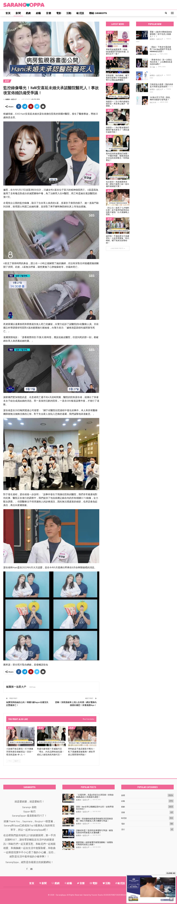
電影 (58, 13)
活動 (68, 13)
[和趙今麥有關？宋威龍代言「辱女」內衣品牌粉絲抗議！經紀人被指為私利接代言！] (51, 736)
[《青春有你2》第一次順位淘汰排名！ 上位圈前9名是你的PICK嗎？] (142, 63)
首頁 (8, 13)
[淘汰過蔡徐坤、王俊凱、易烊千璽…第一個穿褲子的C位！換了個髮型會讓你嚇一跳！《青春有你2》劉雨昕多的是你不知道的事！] (142, 75)
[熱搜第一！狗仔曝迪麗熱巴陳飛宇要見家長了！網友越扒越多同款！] (117, 117)
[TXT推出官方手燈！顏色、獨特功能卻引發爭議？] (142, 100)
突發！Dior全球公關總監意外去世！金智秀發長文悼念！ (95, 807)
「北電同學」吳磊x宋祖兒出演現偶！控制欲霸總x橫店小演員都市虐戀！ (95, 796)
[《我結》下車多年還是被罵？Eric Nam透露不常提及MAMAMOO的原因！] (142, 50)
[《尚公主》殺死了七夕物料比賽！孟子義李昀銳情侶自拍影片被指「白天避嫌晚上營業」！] (117, 197)
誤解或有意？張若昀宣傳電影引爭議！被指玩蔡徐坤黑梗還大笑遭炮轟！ (94, 831)
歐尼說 (80, 13)
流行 (123, 829)
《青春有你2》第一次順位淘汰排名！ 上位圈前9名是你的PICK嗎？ (161, 61)
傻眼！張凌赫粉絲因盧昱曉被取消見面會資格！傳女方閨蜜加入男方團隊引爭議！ (94, 819)
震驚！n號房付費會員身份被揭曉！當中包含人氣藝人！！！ (161, 34)
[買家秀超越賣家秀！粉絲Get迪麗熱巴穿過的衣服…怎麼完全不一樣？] (117, 39)
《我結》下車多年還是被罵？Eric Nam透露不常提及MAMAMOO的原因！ (160, 49)
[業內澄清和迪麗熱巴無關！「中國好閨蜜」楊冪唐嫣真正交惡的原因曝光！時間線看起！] (117, 143)
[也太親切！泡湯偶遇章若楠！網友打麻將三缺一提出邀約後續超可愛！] (117, 171)
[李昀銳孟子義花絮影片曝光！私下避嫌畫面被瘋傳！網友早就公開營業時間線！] (82, 736)
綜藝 (38, 13)
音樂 (48, 13)
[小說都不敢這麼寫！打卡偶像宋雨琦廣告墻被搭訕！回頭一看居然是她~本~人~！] (20, 736)
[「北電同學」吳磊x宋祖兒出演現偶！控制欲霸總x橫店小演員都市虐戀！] (68, 798)
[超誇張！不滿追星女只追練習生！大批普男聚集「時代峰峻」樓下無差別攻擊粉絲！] (117, 225)
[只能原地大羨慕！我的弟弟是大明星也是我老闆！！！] (142, 87)
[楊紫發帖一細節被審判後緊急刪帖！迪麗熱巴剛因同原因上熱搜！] (68, 845)
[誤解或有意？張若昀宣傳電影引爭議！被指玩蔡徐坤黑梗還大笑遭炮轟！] (68, 833)
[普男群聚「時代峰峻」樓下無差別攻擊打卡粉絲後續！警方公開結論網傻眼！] (117, 65)
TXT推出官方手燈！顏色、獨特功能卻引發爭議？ (161, 98)
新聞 (18, 13)
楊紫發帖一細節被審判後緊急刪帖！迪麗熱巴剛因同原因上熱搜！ (94, 843)
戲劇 (28, 13)
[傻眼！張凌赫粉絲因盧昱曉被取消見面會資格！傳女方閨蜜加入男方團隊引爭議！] (68, 821)
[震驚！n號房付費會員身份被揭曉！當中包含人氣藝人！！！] (142, 35)
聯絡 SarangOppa (98, 13)
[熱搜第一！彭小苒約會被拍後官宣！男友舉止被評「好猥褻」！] (117, 91)
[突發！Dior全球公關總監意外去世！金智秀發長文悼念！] (68, 810)
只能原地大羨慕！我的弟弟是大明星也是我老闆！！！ (161, 85)
